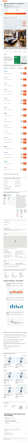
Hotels (7, 438)
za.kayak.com (5, 438)
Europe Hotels (10, 438)
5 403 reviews (10, 5)
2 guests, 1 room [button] (7, 11)
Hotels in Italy (14, 438)
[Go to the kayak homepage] (5, 1)
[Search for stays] (1, 5)
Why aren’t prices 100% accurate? (8, 434)
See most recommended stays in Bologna (22, 385)
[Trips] (1, 12)
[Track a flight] (1, 10)
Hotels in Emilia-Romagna (19, 438)
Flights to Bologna (7, 422)
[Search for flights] (1, 3)
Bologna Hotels (24, 438)
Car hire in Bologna (17, 422)
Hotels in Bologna (7, 423)
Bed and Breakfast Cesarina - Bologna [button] (8, 394)
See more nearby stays (24, 355)
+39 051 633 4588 (6, 7)
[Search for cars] (1, 6)
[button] (1, 1)
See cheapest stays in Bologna (23, 370)
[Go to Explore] (1, 8)
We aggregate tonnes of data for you (9, 433)
